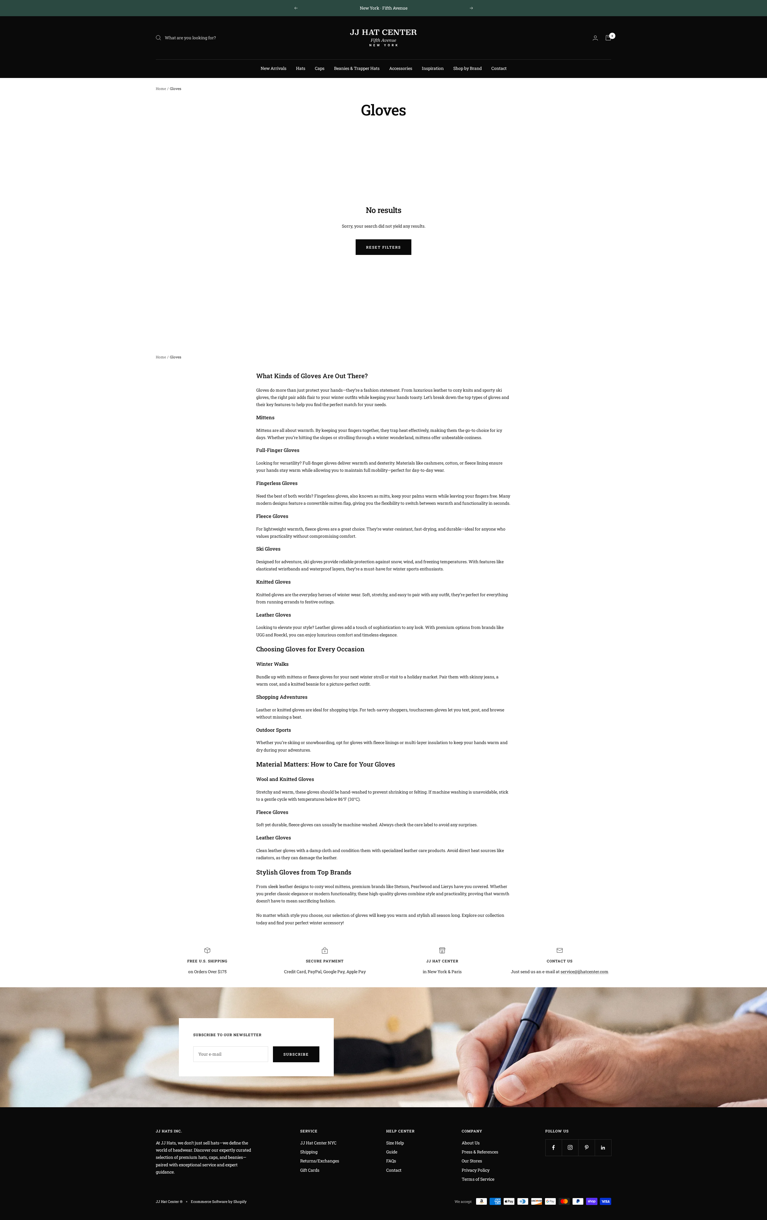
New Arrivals (273, 68)
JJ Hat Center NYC (318, 1143)
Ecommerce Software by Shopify (219, 1201)
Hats (300, 68)
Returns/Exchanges (319, 1161)
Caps (319, 68)
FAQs (391, 1161)
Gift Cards (309, 1170)
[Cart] (608, 37)
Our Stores (472, 1161)
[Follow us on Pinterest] (586, 1147)
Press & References (480, 1152)
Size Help (395, 1143)
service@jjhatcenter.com (585, 971)
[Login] (595, 37)
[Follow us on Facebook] (553, 1147)
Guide (391, 1152)
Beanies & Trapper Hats (357, 68)
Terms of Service (478, 1179)
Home (161, 88)
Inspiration (433, 68)
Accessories (400, 68)
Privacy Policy (476, 1170)
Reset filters (383, 247)
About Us (471, 1143)
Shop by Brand (467, 68)
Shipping (309, 1152)
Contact (499, 68)
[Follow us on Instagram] (570, 1147)
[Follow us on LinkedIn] (603, 1147)
